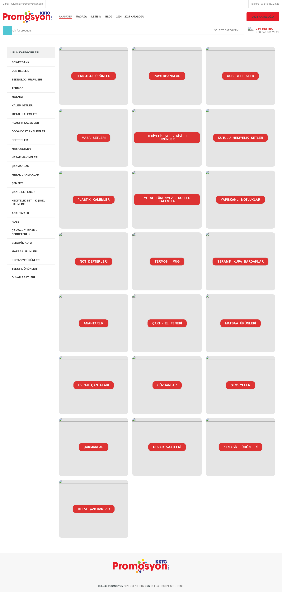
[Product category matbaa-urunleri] (240, 323)
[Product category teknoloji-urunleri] (94, 76)
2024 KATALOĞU (263, 16)
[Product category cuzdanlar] (167, 385)
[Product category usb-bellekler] (240, 76)
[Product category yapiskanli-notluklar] (240, 200)
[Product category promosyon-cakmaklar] (94, 447)
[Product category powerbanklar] (167, 76)
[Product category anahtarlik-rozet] (94, 323)
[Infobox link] (263, 30)
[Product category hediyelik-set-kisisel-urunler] (167, 138)
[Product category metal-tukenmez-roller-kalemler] (167, 200)
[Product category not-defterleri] (94, 261)
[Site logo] (27, 16)
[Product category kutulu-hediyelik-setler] (240, 138)
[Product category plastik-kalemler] (94, 200)
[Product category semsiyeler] (240, 385)
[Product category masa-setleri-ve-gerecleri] (94, 138)
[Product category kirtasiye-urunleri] (240, 447)
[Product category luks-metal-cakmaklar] (94, 509)
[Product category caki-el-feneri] (167, 323)
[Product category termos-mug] (167, 261)
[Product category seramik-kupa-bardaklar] (240, 261)
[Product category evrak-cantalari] (94, 385)
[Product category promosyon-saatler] (167, 447)
